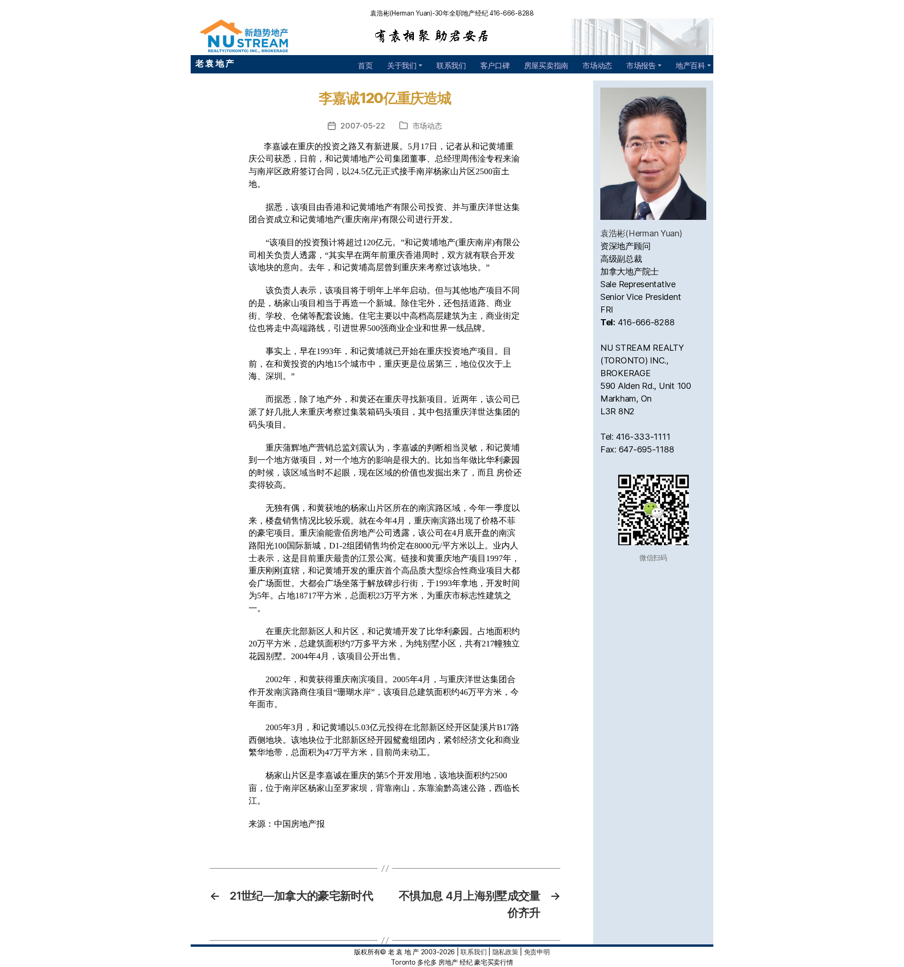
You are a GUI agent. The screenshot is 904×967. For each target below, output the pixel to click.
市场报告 (641, 65)
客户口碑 (495, 65)
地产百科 (690, 65)
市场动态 (597, 65)
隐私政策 (505, 952)
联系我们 (451, 65)
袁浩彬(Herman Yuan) (641, 233)
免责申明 (537, 952)
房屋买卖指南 (546, 65)
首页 (365, 65)
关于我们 (402, 65)
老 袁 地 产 (214, 63)
